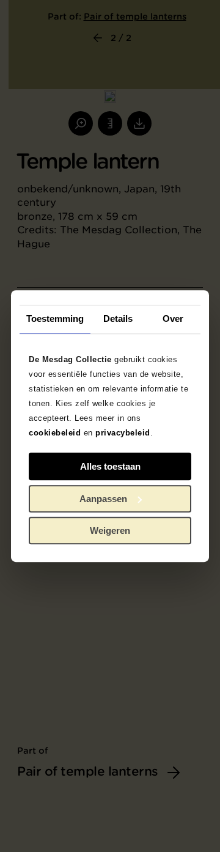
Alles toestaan (110, 466)
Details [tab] (118, 318)
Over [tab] (173, 318)
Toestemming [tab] (55, 318)
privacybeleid (122, 432)
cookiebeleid (55, 432)
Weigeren (110, 530)
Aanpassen (103, 498)
